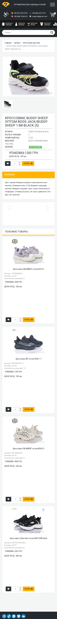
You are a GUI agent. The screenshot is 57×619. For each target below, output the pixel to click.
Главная (8, 43)
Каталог (17, 43)
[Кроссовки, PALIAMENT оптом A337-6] (28, 251)
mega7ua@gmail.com (39, 16)
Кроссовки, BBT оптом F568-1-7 (28, 359)
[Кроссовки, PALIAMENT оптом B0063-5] (28, 430)
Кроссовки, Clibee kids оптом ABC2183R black (28, 538)
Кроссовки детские (31, 43)
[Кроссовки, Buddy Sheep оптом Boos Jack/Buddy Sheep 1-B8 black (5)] (28, 76)
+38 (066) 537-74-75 (39, 13)
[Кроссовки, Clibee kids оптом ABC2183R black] (28, 520)
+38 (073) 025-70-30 (21, 13)
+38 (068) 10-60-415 (21, 16)
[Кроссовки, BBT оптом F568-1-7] (28, 341)
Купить (27, 163)
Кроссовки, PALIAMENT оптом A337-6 (28, 269)
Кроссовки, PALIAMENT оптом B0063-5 (28, 448)
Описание (9, 174)
